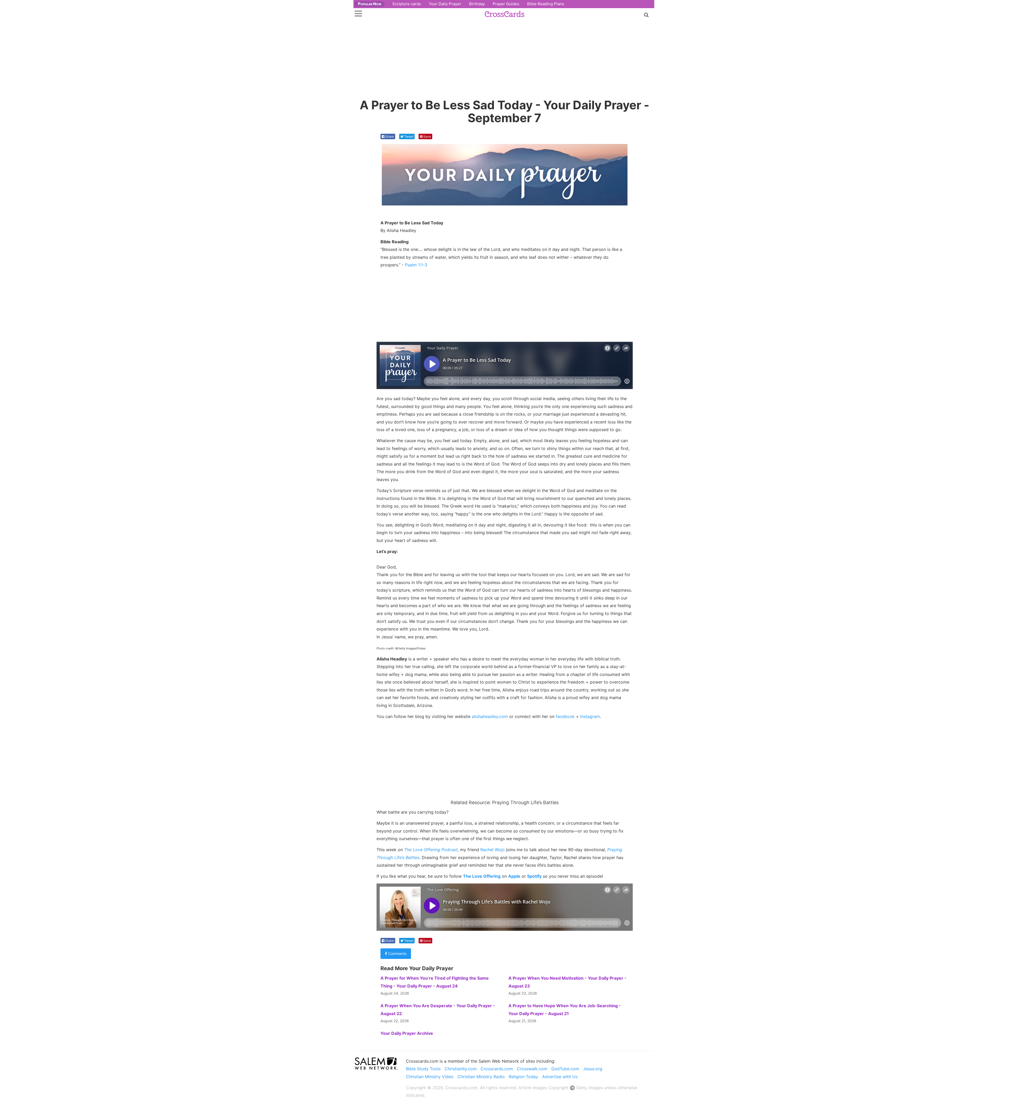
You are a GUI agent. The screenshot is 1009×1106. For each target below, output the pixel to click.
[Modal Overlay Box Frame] (504, 553)
